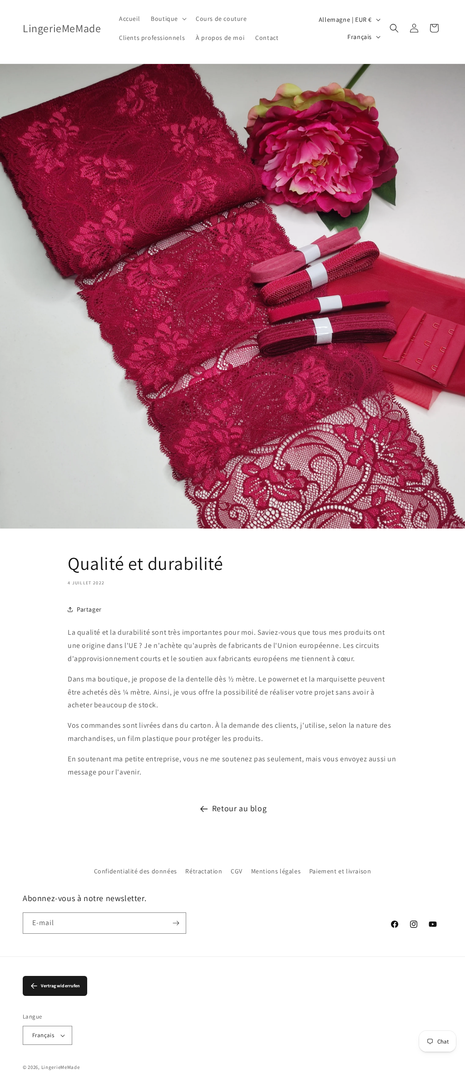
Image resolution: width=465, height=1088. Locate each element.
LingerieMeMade (60, 1067)
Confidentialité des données (135, 871)
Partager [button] (89, 609)
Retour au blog (239, 808)
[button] (167, 18)
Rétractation (203, 871)
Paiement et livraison (340, 871)
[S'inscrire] (176, 923)
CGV (236, 871)
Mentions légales (276, 871)
